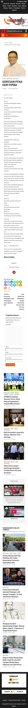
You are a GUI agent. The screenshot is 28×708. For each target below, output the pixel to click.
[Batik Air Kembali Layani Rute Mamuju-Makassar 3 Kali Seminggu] (14, 417)
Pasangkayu (17, 8)
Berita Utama (7, 392)
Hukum (4, 6)
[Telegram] (11, 285)
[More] (5, 288)
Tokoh (16, 461)
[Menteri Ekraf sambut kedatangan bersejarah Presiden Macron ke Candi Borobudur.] (14, 451)
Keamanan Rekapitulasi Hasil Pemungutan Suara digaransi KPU (9, 300)
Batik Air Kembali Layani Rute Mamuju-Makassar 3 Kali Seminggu (14, 434)
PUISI (8, 291)
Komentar (9, 324)
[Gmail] (8, 285)
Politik (9, 6)
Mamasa (14, 10)
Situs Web (8, 358)
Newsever (20, 704)
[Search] (23, 35)
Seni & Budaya (9, 78)
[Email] (20, 282)
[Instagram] (5, 285)
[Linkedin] (11, 282)
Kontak (23, 700)
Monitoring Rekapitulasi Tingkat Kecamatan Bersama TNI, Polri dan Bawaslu (20, 302)
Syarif (14, 564)
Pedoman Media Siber (14, 700)
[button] (6, 35)
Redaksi (5, 700)
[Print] (20, 285)
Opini (19, 6)
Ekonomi (18, 3)
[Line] (17, 282)
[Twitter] (8, 282)
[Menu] (6, 35)
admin (5, 88)
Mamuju (24, 6)
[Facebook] (5, 282)
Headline (17, 392)
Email (7, 352)
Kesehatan (14, 6)
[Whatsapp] (14, 282)
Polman (23, 8)
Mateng (6, 8)
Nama (7, 347)
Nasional (12, 3)
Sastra (4, 78)
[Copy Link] (17, 285)
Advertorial (6, 3)
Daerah (23, 3)
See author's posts (14, 267)
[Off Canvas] (2, 1)
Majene (11, 8)
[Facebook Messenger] (14, 285)
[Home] (3, 35)
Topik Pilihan (15, 78)
